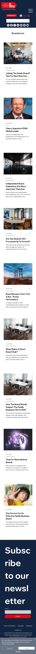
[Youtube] (21, 25)
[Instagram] (8, 25)
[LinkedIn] (18, 25)
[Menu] (30, 11)
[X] (14, 25)
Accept (26, 648)
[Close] (33, 640)
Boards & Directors (11, 346)
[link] (29, 15)
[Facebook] (11, 25)
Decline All (10, 648)
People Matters (10, 180)
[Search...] (27, 20)
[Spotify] (24, 25)
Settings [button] (18, 651)
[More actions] (30, 68)
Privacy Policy (10, 644)
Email (7, 608)
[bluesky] (27, 25)
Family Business (10, 70)
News (7, 125)
